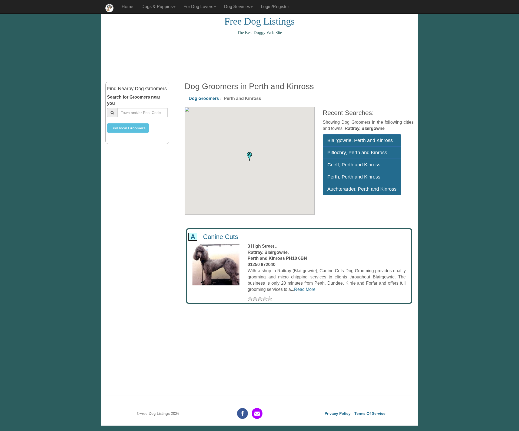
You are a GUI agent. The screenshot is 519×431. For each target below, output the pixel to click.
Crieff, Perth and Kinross (353, 164)
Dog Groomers (204, 98)
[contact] (257, 413)
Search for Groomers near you (133, 100)
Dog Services (237, 6)
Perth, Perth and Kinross (353, 177)
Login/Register (275, 6)
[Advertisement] (259, 61)
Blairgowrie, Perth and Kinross (360, 140)
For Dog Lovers (198, 6)
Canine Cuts (213, 236)
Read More (304, 289)
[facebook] (242, 413)
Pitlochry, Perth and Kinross (357, 152)
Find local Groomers (128, 128)
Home (127, 6)
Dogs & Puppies (157, 6)
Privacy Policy (338, 413)
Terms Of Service (369, 413)
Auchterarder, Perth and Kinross (362, 189)
